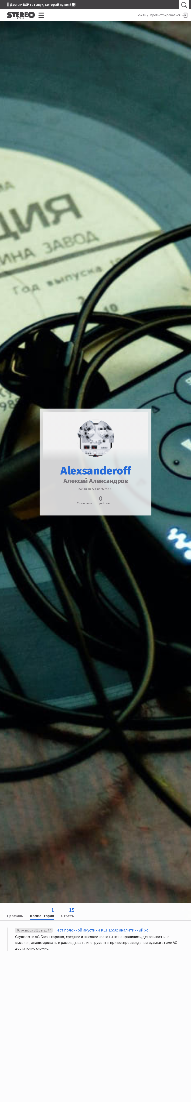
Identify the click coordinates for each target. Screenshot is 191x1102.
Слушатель (84, 503)
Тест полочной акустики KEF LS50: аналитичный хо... (103, 930)
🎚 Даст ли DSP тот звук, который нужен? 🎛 (41, 4)
